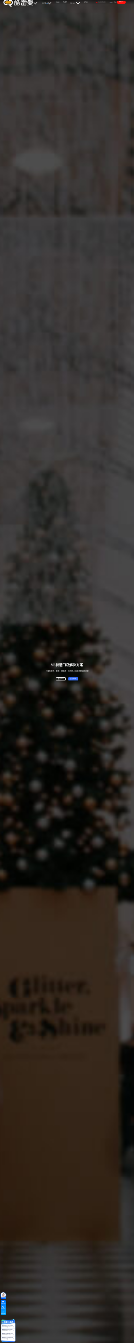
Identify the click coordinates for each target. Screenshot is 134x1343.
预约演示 (121, 1)
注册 (115, 2)
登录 (112, 2)
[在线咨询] (3, 1295)
